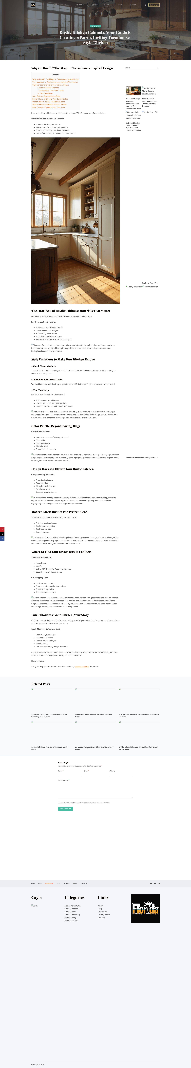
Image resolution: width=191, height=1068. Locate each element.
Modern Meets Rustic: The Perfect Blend (48, 102)
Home (55, 5)
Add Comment (63, 780)
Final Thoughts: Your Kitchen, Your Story (48, 107)
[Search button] (158, 68)
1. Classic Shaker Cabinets (48, 88)
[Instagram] (155, 883)
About (120, 5)
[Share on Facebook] (2, 538)
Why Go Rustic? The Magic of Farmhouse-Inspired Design (55, 79)
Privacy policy (104, 915)
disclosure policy (82, 667)
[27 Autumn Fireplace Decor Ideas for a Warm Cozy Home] (95, 732)
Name (60, 771)
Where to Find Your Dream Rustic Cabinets (49, 104)
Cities (94, 5)
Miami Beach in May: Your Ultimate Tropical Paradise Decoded (149, 102)
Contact (133, 5)
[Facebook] (151, 883)
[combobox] (140, 68)
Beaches (107, 5)
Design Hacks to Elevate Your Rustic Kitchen (50, 99)
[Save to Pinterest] (2, 529)
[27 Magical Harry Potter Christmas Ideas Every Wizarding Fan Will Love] (51, 699)
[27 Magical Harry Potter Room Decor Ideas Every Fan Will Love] (139, 699)
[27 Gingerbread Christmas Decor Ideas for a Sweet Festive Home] (139, 732)
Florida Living (95, 26)
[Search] (145, 5)
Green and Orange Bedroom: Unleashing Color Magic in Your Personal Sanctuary (133, 103)
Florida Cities (70, 912)
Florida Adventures (73, 906)
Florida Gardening (72, 915)
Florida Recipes (71, 921)
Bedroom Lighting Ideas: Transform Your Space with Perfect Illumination (133, 126)
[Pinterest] (159, 883)
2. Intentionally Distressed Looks (51, 90)
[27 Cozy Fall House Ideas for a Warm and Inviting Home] (95, 699)
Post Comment (65, 809)
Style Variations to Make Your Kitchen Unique (50, 85)
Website (112, 771)
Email (86, 771)
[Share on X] (2, 534)
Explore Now (154, 5)
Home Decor (80, 5)
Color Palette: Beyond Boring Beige (46, 96)
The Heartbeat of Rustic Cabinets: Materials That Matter (55, 82)
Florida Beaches (71, 909)
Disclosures (103, 912)
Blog (66, 5)
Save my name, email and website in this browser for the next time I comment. (85, 803)
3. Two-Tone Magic (45, 93)
